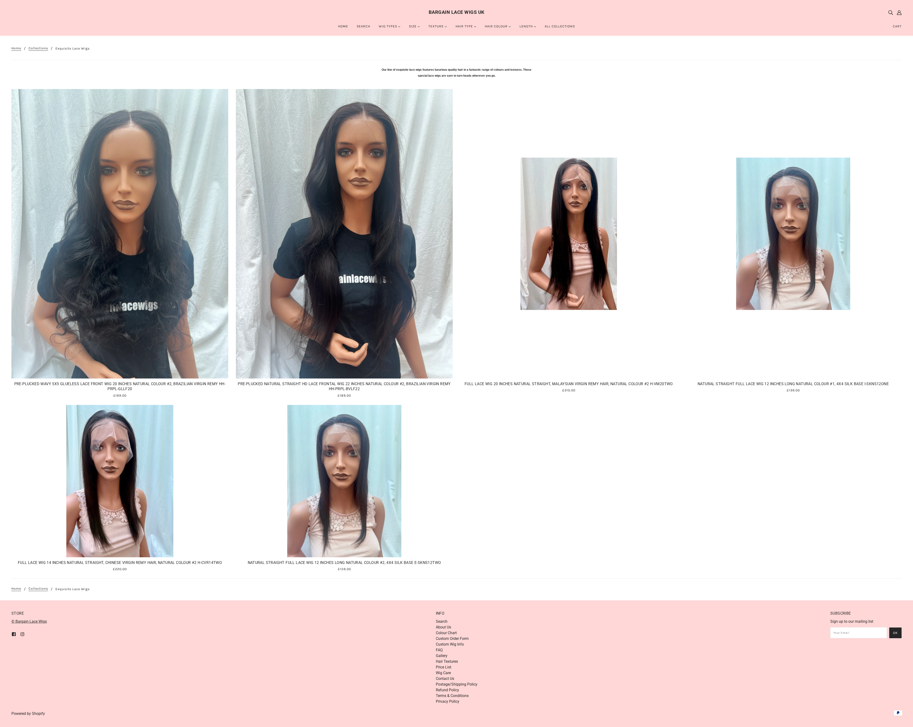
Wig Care (443, 673)
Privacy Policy (447, 701)
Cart (897, 26)
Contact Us (445, 678)
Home (16, 48)
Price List (443, 667)
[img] (890, 12)
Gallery (441, 655)
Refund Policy (447, 690)
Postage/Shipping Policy (456, 684)
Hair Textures (447, 661)
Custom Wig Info (450, 644)
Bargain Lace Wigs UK (457, 12)
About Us (443, 627)
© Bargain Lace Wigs (29, 621)
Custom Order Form (452, 638)
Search (441, 621)
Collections (38, 48)
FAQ (439, 650)
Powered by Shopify (28, 713)
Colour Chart (446, 633)
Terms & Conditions (452, 695)
